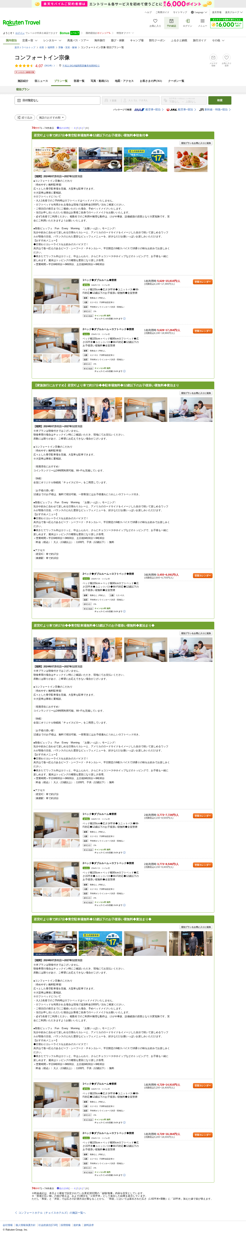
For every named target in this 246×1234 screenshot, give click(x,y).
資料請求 (89, 1225)
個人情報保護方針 (26, 1225)
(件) (48, 66)
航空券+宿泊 (152, 109)
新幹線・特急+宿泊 (216, 109)
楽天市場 (216, 12)
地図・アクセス (124, 80)
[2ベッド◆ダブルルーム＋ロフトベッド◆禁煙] (56, 340)
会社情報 (8, 1225)
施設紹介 (23, 80)
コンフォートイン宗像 (42, 57)
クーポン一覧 (176, 80)
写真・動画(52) (100, 80)
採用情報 (66, 1225)
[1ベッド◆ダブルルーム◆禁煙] (56, 291)
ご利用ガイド (162, 12)
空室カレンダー (203, 282)
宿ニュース (41, 80)
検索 (220, 100)
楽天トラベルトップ (25, 47)
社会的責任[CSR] (48, 1225)
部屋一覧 (79, 80)
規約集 (77, 1225)
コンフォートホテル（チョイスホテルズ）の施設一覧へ (52, 1212)
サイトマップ (180, 12)
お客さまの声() (151, 80)
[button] (77, 291)
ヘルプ (148, 12)
